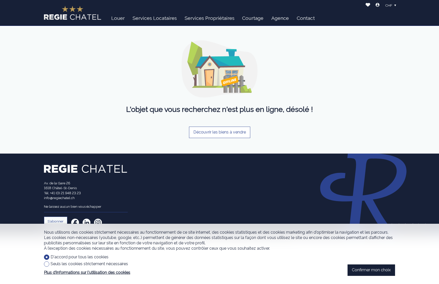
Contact (306, 18)
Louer (118, 18)
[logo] (72, 13)
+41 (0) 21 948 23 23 (65, 193)
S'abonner (56, 221)
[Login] (377, 5)
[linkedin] (86, 223)
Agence (280, 18)
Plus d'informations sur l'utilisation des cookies (87, 272)
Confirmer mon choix (371, 269)
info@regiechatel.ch (59, 198)
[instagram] (98, 223)
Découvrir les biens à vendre (219, 132)
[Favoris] (368, 5)
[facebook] (75, 223)
